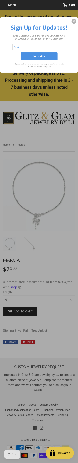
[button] (74, 21)
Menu (12, 5)
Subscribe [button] (39, 56)
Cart (71, 5)
